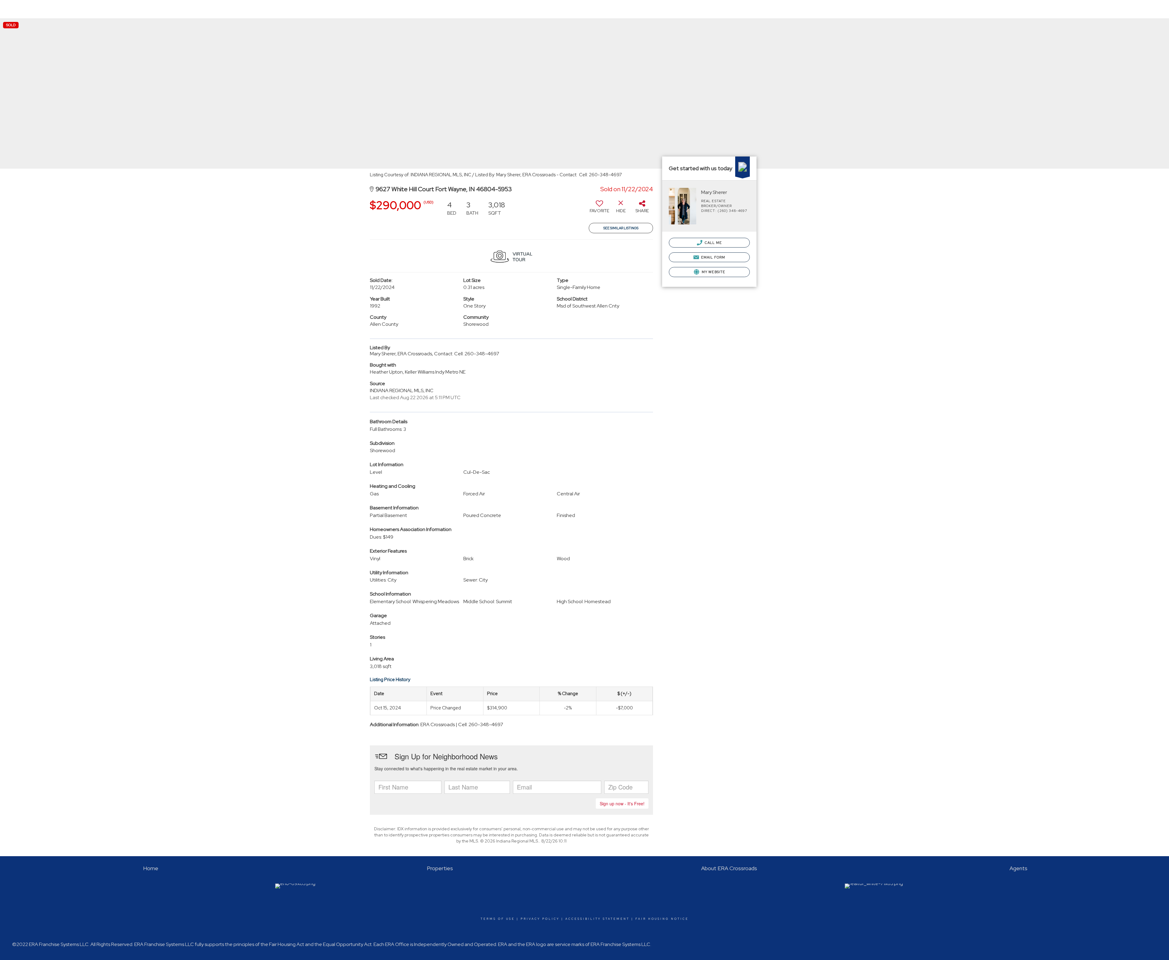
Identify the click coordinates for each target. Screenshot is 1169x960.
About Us (946, 12)
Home (841, 9)
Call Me (713, 243)
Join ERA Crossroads (1138, 9)
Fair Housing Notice (662, 919)
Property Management (1085, 9)
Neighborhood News (1031, 9)
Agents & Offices (983, 9)
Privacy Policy (540, 919)
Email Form (712, 257)
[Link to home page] (23, 9)
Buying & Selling (908, 12)
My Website (713, 272)
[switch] (599, 209)
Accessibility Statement (597, 919)
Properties (869, 12)
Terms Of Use (498, 919)
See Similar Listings (620, 228)
